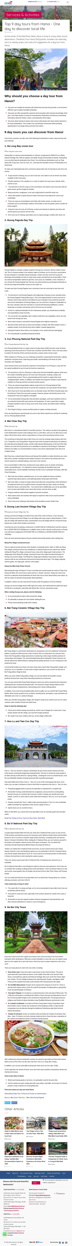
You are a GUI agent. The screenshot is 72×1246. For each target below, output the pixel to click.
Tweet (8, 1102)
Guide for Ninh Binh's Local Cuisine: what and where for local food (14, 1133)
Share (15, 1102)
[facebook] (63, 1243)
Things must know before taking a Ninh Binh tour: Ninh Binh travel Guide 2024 (57, 1133)
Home (8, 1173)
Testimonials (21, 1176)
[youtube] (66, 1243)
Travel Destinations (53, 1173)
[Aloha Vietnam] (8, 3)
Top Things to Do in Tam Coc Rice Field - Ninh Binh (35, 1132)
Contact (52, 1176)
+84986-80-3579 (35, 2)
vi (67, 2)
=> (15, 1214)
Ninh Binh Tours (40, 1173)
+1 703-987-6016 (53, 2)
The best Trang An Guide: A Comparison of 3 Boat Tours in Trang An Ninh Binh (57, 1158)
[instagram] (60, 1243)
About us (15, 1173)
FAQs (29, 1176)
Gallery (36, 1176)
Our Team (44, 1176)
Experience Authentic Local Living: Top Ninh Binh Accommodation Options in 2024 (14, 1160)
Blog (64, 1173)
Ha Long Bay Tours (26, 1173)
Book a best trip (36, 1183)
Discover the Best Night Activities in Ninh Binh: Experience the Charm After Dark (35, 1160)
